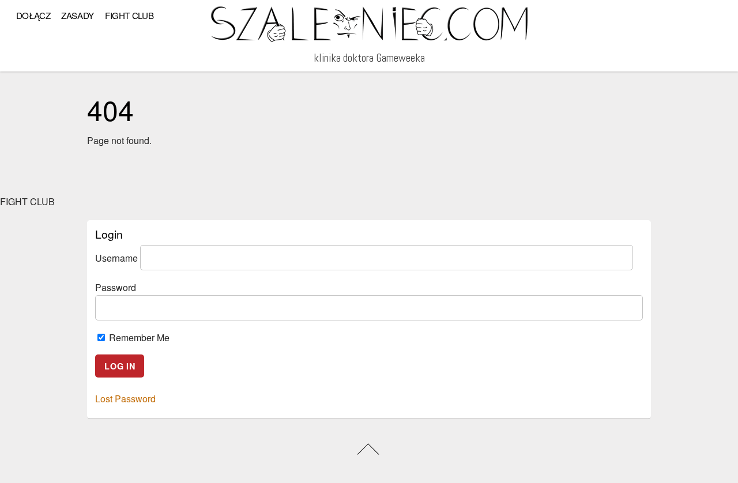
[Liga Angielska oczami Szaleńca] (369, 38)
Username (116, 257)
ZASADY (77, 15)
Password (115, 287)
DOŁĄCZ (33, 15)
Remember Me (138, 337)
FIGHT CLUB (129, 15)
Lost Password (125, 398)
